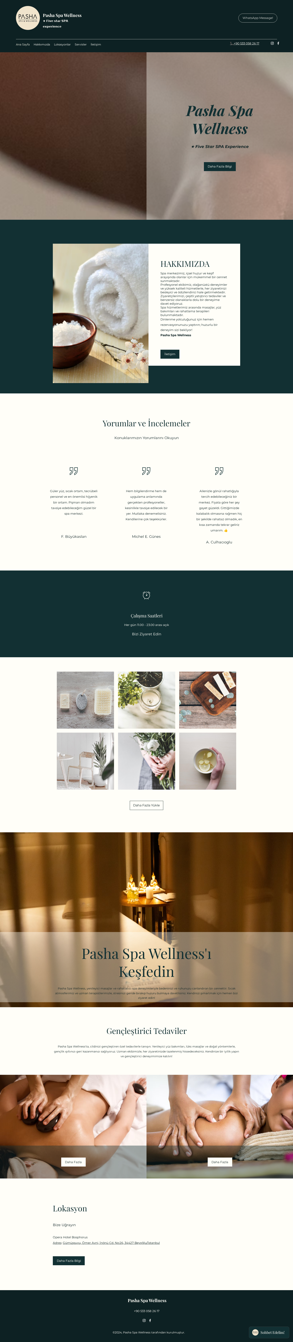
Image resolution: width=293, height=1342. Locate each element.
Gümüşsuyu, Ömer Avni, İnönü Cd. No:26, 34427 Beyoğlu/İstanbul (111, 1243)
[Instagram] (272, 43)
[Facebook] (278, 43)
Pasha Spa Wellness (62, 15)
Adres (57, 1243)
